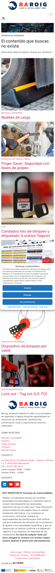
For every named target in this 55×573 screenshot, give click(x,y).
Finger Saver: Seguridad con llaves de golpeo (25, 165)
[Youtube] (11, 484)
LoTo (3, 226)
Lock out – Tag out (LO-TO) (24, 394)
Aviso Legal (43, 307)
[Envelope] (17, 484)
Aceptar (27, 288)
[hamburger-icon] (51, 14)
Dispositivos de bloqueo (13, 341)
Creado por (7, 563)
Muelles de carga (15, 117)
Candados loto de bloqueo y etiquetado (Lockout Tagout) (25, 233)
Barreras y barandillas (11, 112)
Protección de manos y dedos (15, 159)
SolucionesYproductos (12, 389)
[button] (3, 18)
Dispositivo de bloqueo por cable (24, 348)
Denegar (27, 295)
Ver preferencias (27, 302)
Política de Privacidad (30, 307)
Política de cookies (14, 307)
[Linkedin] (4, 484)
